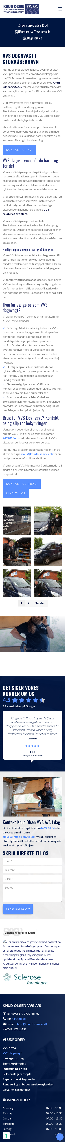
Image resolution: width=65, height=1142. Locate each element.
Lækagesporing (13, 1058)
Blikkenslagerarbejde (17, 1074)
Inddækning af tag (15, 1068)
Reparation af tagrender (19, 1079)
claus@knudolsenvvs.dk (37, 454)
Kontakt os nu (19, 149)
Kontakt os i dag (21, 483)
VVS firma (9, 1047)
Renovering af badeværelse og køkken (28, 1084)
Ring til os (16, 493)
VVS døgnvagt (12, 1053)
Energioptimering (14, 1063)
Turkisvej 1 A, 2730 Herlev (22, 1013)
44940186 (9, 438)
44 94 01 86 (47, 828)
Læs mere (32, 738)
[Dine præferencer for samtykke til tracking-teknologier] (6, 1135)
